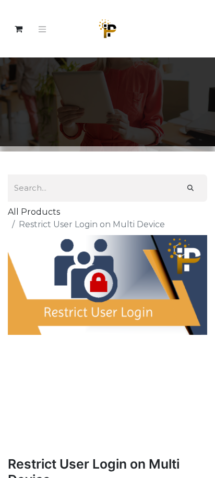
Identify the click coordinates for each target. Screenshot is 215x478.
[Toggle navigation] (42, 29)
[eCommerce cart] (18, 28)
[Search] (190, 188)
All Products (34, 212)
